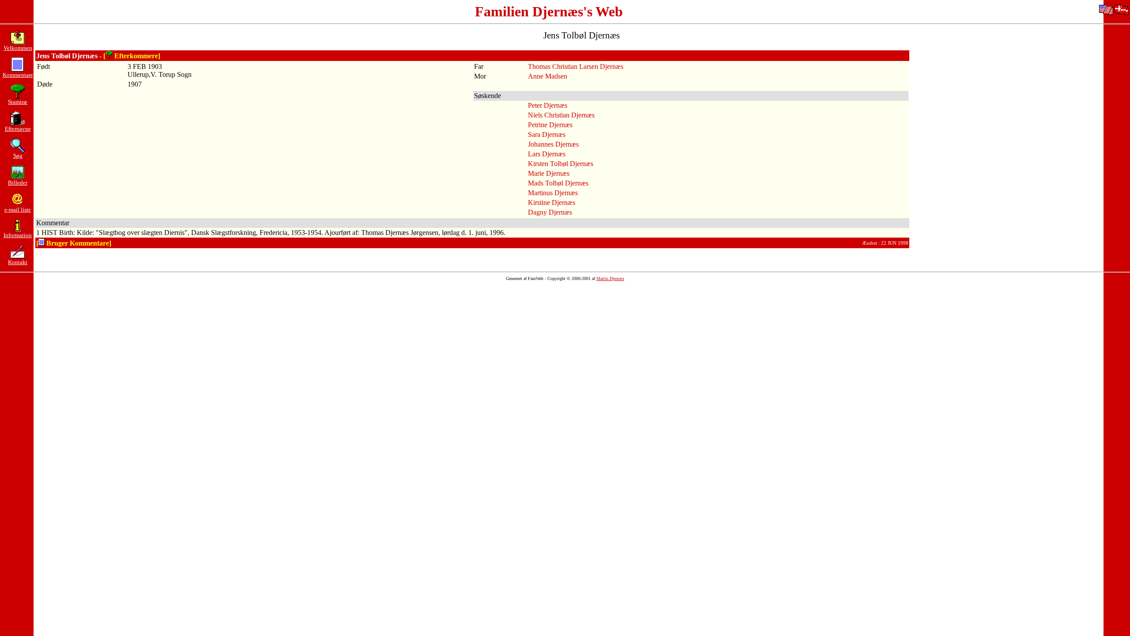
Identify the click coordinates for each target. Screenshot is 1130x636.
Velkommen (18, 48)
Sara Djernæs (546, 134)
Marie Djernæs (548, 173)
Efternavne (18, 128)
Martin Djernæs (610, 278)
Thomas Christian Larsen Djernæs (575, 66)
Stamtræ (17, 101)
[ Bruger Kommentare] (73, 243)
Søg (18, 155)
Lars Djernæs (546, 154)
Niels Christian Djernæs (561, 115)
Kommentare (18, 75)
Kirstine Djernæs (551, 202)
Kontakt (17, 262)
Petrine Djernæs (550, 125)
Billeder (17, 182)
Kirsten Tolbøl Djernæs (560, 163)
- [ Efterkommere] (129, 56)
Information (18, 235)
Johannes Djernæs (553, 144)
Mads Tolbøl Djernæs (558, 183)
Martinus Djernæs (553, 193)
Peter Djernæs (547, 105)
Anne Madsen (547, 76)
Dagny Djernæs (550, 212)
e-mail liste (17, 209)
